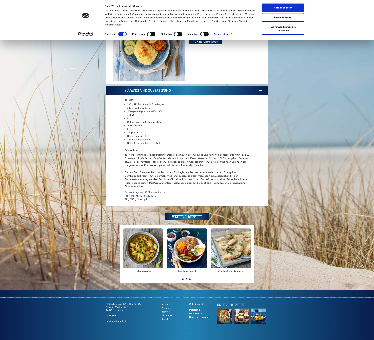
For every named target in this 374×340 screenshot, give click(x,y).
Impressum (195, 310)
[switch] (151, 34)
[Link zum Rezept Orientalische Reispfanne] (258, 316)
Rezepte (165, 311)
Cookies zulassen (283, 7)
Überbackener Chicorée (231, 271)
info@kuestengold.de (116, 321)
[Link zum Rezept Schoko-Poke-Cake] (241, 316)
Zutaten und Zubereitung (148, 90)
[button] (183, 279)
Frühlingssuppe (143, 271)
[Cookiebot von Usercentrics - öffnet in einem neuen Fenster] (85, 34)
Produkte (166, 308)
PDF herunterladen (205, 41)
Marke (164, 304)
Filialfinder (166, 315)
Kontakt (165, 319)
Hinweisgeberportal (199, 317)
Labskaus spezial (187, 271)
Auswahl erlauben (283, 17)
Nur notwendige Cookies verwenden (283, 29)
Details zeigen (221, 34)
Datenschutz (195, 313)
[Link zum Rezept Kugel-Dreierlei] (224, 316)
